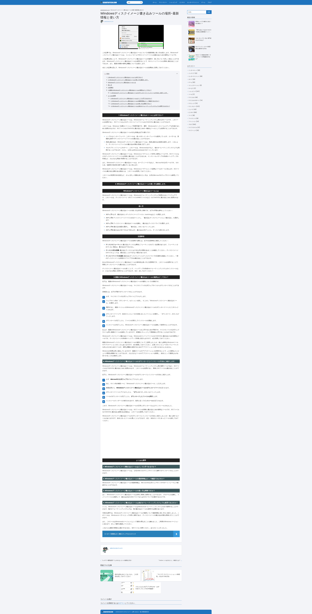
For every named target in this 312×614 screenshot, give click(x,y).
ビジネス (182, 2)
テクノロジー (163, 2)
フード (190, 115)
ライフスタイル (192, 127)
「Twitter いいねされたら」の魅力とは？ (169, 560)
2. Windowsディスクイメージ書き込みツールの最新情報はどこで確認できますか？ (135, 101)
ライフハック (192, 130)
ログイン (121, 603)
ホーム (155, 2)
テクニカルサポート (193, 100)
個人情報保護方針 (144, 612)
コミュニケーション (193, 85)
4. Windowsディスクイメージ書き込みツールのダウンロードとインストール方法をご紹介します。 (139, 93)
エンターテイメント (193, 2)
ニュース (190, 109)
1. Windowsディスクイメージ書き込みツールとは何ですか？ (125, 77)
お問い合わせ (135, 612)
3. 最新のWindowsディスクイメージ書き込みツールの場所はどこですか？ (130, 90)
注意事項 (110, 88)
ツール (190, 94)
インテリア (191, 73)
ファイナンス (192, 118)
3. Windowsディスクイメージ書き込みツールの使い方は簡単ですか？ (131, 104)
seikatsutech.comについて (123, 612)
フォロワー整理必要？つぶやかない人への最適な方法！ (117, 560)
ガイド (190, 79)
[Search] (141, 2)
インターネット (192, 70)
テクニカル (191, 97)
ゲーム (203, 2)
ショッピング (173, 2)
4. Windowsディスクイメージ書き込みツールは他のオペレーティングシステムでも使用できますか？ (140, 106)
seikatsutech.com (108, 21)
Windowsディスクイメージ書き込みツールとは (122, 82)
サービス (190, 88)
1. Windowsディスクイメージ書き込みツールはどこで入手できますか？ (131, 98)
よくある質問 (112, 96)
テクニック (191, 103)
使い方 (110, 85)
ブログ (210, 2)
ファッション (192, 121)
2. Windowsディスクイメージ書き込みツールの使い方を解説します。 (128, 80)
